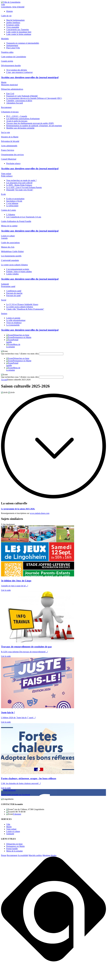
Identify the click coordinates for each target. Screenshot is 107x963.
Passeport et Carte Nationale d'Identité (22, 96)
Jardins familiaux (13, 22)
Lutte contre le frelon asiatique (18, 34)
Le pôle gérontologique (15, 320)
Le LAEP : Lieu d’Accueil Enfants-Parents (24, 187)
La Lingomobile (13, 325)
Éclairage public (13, 25)
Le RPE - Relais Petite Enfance (19, 185)
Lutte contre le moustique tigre (18, 32)
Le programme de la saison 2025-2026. (18, 509)
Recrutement (12, 855)
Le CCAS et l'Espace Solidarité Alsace (22, 304)
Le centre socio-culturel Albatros (19, 307)
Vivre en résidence (14, 323)
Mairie (3, 82)
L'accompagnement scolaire (17, 269)
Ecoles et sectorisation (15, 199)
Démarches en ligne (14, 844)
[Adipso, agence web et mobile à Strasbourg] (53, 961)
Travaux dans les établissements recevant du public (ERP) (30, 123)
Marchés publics (35, 855)
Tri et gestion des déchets (16, 70)
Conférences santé (13, 291)
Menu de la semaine (14, 851)
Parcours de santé (13, 295)
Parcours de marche (14, 293)
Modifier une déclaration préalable (20, 128)
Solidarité (5, 284)
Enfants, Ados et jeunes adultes (19, 271)
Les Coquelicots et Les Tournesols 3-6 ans (23, 217)
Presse (3, 855)
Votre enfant (6, 173)
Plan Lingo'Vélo (13, 48)
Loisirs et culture (8, 236)
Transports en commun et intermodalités (22, 43)
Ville (3, 4)
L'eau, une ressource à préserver (19, 72)
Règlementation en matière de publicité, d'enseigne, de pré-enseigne (34, 126)
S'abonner (17, 814)
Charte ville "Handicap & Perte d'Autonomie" (25, 309)
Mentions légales (49, 855)
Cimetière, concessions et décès (19, 100)
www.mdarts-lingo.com (39, 513)
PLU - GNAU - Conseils (16, 116)
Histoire (9, 11)
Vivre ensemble (12, 27)
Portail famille (12, 848)
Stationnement (12, 45)
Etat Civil (10, 93)
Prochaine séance (13, 163)
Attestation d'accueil (14, 103)
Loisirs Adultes (12, 274)
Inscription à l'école (14, 201)
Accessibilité (23, 855)
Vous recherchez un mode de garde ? (21, 180)
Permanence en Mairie (15, 846)
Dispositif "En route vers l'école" (19, 190)
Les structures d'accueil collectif (19, 183)
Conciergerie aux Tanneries (17, 29)
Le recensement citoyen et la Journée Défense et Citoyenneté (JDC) (34, 98)
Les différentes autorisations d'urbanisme (23, 118)
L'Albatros (10, 214)
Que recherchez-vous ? (20, 354)
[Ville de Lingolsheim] (10, 2)
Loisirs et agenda (13, 318)
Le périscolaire (12, 206)
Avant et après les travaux (16, 121)
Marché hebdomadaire (15, 20)
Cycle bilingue (12, 203)
